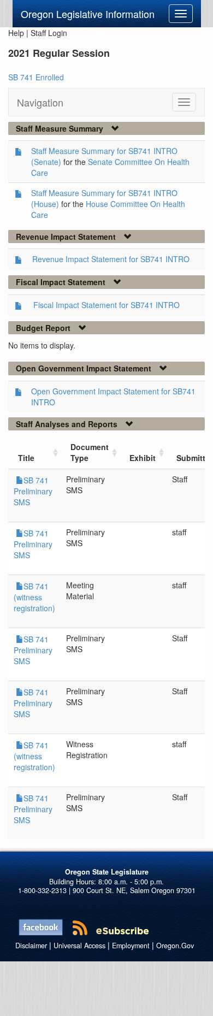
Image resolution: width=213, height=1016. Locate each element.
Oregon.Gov (175, 945)
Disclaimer (31, 945)
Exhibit (142, 457)
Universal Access (79, 945)
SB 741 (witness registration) (34, 597)
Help (16, 32)
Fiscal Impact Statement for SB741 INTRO (106, 304)
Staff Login (49, 32)
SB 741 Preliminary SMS (33, 491)
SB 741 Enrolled (36, 77)
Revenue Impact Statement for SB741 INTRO (111, 258)
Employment (131, 945)
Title (26, 457)
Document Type (89, 452)
